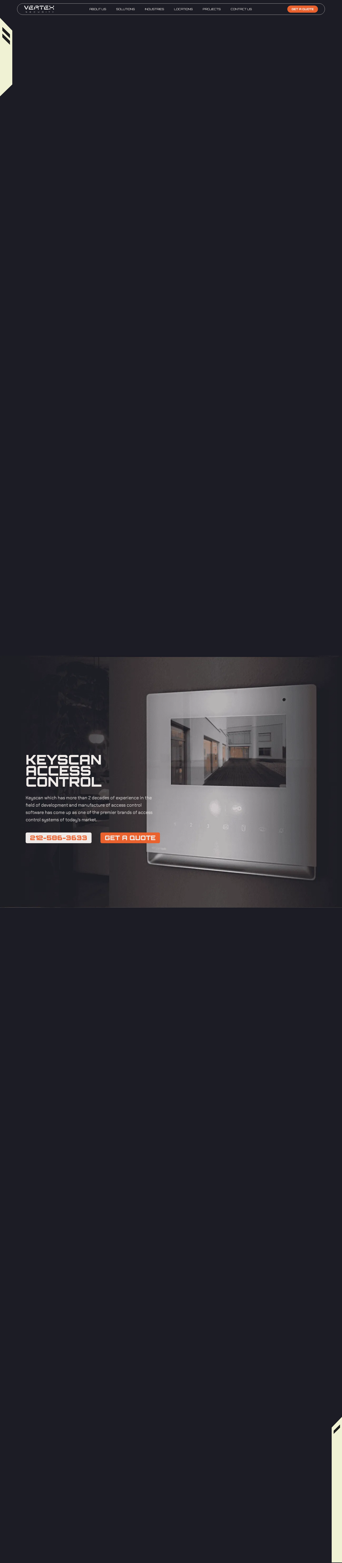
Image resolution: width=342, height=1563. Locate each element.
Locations (183, 9)
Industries (154, 9)
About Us (97, 9)
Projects (212, 9)
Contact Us (241, 9)
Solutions (125, 9)
